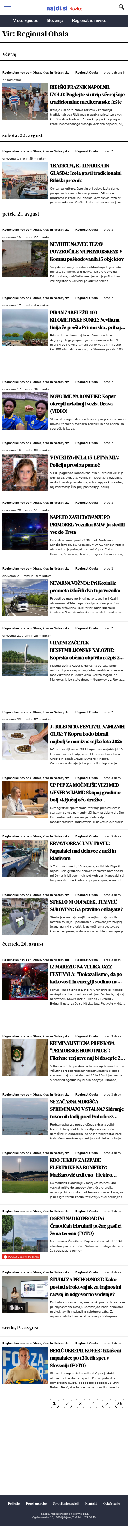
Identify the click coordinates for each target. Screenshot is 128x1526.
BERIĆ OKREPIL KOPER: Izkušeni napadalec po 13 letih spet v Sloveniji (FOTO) (85, 1358)
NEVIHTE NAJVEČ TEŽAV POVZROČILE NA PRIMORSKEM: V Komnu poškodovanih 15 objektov (87, 251)
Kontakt (91, 1504)
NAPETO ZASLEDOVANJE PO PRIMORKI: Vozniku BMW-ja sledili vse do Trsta (87, 524)
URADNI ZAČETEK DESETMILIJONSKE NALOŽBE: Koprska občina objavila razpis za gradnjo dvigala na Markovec (86, 650)
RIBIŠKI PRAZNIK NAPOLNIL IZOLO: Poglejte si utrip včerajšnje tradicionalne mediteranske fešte (87, 94)
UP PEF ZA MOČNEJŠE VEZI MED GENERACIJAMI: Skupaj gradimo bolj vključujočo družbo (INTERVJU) (85, 792)
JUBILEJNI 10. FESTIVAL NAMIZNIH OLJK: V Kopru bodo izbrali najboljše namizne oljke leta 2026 (87, 734)
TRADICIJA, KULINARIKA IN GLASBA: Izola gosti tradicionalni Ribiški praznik (85, 173)
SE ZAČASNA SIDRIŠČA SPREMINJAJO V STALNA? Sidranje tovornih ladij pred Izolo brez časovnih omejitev (87, 1109)
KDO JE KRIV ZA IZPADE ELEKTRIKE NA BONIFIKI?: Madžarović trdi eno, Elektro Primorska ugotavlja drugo (81, 1167)
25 (120, 1403)
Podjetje (14, 1504)
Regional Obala (86, 73)
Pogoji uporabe (36, 1504)
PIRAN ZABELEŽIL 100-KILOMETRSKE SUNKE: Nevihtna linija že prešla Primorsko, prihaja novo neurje (86, 320)
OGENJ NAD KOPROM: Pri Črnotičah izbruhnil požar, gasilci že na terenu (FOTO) (85, 1226)
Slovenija (55, 21)
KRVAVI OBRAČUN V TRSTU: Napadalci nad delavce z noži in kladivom (83, 850)
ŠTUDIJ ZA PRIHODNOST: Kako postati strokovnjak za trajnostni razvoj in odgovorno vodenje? (85, 1286)
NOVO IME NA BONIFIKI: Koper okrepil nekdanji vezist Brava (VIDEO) (83, 403)
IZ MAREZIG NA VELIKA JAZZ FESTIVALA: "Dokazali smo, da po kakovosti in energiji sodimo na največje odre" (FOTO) (86, 974)
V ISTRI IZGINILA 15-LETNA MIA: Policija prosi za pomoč (85, 461)
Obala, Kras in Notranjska (51, 73)
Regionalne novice (89, 21)
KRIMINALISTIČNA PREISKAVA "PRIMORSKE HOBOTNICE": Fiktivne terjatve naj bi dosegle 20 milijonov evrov (86, 1051)
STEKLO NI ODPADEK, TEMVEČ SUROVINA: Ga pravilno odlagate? (86, 905)
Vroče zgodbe (25, 21)
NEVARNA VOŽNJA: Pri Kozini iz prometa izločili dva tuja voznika (85, 586)
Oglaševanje (111, 1504)
